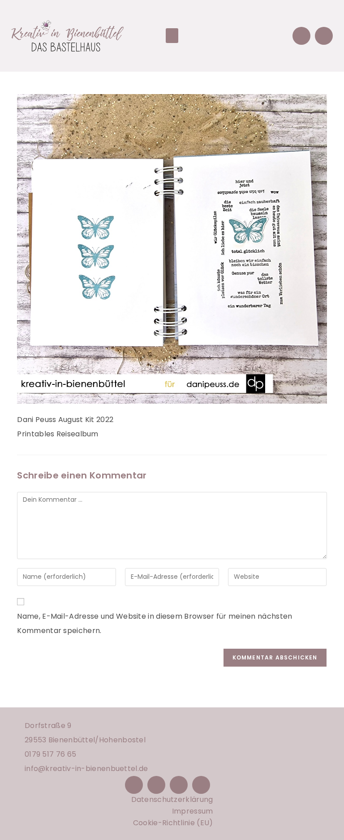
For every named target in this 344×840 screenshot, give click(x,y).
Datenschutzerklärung (172, 799)
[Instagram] (156, 785)
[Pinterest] (179, 785)
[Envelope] (301, 36)
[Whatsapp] (324, 36)
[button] (172, 35)
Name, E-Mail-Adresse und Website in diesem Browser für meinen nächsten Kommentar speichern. (154, 623)
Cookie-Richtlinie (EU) (173, 823)
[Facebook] (134, 785)
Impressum (192, 811)
